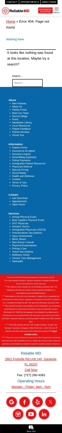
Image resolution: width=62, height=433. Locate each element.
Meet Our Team (20, 113)
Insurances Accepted (23, 151)
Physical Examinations (24, 245)
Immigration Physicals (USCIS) (29, 229)
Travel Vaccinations (22, 251)
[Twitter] (50, 401)
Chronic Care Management (26, 258)
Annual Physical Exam (24, 217)
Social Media (19, 173)
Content (16, 179)
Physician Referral (22, 166)
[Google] (11, 401)
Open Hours (18, 204)
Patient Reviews (21, 132)
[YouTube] (31, 414)
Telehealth (17, 261)
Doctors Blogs (19, 116)
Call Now (31, 370)
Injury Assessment (22, 236)
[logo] (16, 8)
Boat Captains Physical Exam (28, 220)
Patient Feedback (21, 128)
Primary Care (19, 248)
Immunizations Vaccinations (27, 232)
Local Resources (21, 125)
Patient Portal (19, 109)
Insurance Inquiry (21, 154)
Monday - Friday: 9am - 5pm (31, 387)
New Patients (19, 103)
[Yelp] (37, 401)
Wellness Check (21, 255)
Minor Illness (19, 239)
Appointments (19, 201)
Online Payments (21, 160)
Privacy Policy (20, 185)
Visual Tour (18, 135)
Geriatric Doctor (20, 226)
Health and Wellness (23, 176)
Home (10, 21)
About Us (17, 106)
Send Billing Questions (24, 157)
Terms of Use (19, 182)
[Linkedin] (44, 414)
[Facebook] (24, 401)
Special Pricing (20, 169)
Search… (17, 76)
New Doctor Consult (23, 242)
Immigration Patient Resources (28, 163)
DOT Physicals (20, 223)
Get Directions (20, 198)
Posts (15, 119)
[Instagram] (18, 414)
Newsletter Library (22, 122)
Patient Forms (19, 147)
